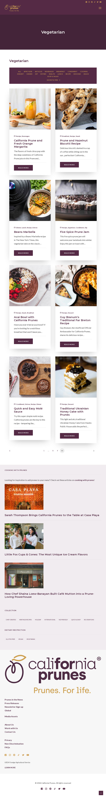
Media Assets (11, 716)
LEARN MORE (10, 768)
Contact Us (10, 732)
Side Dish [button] (77, 74)
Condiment (80, 228)
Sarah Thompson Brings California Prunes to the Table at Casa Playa (52, 515)
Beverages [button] (49, 71)
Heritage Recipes (25, 619)
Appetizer (71, 228)
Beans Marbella (24, 231)
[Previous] (12, 451)
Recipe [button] (68, 74)
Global (8, 710)
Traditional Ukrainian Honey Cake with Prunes (74, 411)
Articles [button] (38, 71)
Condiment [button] (72, 71)
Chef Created (11, 619)
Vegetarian (30, 639)
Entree (34, 228)
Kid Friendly (63, 619)
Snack (78, 136)
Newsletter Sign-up (14, 707)
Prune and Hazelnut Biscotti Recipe (74, 142)
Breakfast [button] (60, 71)
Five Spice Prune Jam (74, 231)
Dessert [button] (20, 74)
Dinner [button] (29, 74)
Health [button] (52, 74)
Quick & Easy (76, 619)
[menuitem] (86, 2)
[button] (86, 2)
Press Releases (12, 703)
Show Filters (52, 80)
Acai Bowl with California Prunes (26, 319)
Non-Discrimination (14, 743)
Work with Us (11, 728)
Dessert (71, 313)
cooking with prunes (84, 480)
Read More (23, 168)
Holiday (38, 619)
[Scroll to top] (101, 792)
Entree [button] (43, 74)
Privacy (8, 740)
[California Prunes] (13, 8)
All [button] (19, 71)
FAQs (7, 747)
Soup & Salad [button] (53, 76)
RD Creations (89, 619)
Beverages (25, 136)
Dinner (18, 228)
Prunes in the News (14, 699)
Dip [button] (36, 74)
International (49, 619)
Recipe (18, 136)
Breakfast (65, 136)
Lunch (24, 228)
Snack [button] (86, 74)
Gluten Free (10, 639)
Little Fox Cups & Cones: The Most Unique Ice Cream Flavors (46, 554)
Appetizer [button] (28, 71)
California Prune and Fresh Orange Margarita (28, 143)
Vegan (20, 639)
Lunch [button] (60, 74)
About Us (9, 724)
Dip (86, 228)
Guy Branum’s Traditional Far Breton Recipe (75, 320)
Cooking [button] (84, 71)
